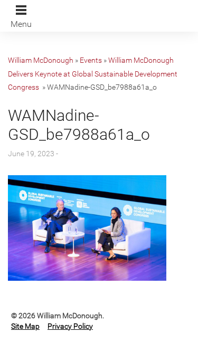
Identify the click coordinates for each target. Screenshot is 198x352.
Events (91, 60)
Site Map (25, 326)
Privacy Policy (70, 326)
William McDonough (40, 60)
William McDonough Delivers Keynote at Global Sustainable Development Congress (92, 73)
